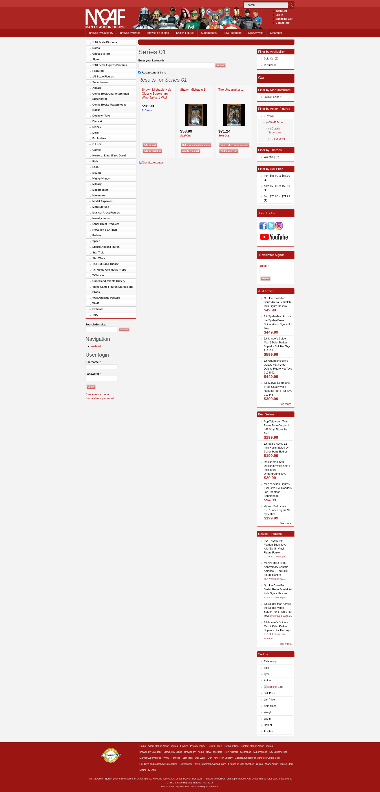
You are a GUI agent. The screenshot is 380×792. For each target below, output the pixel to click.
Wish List (281, 11)
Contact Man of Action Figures (257, 746)
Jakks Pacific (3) (273, 97)
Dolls (95, 132)
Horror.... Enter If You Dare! (109, 155)
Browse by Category (101, 32)
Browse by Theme (158, 32)
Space (96, 241)
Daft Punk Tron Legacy (220, 757)
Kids (95, 161)
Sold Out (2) (271, 58)
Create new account (98, 394)
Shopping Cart (284, 18)
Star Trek (98, 252)
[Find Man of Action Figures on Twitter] (271, 228)
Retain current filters (153, 72)
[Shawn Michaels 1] (196, 125)
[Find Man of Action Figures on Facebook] (263, 228)
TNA (95, 314)
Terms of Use (231, 746)
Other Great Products (105, 224)
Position (269, 731)
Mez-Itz (96, 172)
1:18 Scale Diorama (104, 42)
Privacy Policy (197, 746)
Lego (95, 167)
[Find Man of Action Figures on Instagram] (279, 228)
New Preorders (232, 32)
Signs (95, 59)
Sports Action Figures (106, 246)
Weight (268, 712)
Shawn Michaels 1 (192, 89)
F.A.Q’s (184, 746)
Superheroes (209, 32)
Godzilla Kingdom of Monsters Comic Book (257, 757)
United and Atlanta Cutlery (108, 281)
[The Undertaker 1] (234, 125)
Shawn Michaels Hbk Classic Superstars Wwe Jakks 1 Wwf (156, 93)
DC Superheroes (278, 752)
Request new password (100, 398)
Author (268, 680)
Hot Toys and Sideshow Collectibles (158, 764)
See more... (286, 404)
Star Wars (98, 258)
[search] (266, 5)
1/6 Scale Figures (103, 76)
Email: (264, 265)
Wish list (96, 346)
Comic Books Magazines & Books (109, 107)
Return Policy (215, 746)
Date (280, 686)
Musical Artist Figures (106, 212)
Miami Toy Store (148, 770)
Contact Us (283, 22)
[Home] (105, 27)
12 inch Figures (185, 32)
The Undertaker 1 (230, 89)
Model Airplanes (102, 201)
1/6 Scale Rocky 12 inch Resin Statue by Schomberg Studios (276, 447)
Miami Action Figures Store (279, 764)
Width (267, 718)
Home (142, 746)
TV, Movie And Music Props (109, 269)
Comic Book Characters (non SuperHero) (110, 96)
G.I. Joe (97, 144)
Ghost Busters (101, 53)
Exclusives (99, 138)
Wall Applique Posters (106, 297)
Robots (96, 235)
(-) (265, 115)
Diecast (97, 121)
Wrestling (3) (271, 157)
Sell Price (269, 693)
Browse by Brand (130, 32)
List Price (269, 699)
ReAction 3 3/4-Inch (104, 229)
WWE (95, 303)
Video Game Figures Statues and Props (112, 289)
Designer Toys (101, 115)
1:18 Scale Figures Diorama (109, 65)
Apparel (97, 88)
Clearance (276, 32)
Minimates (98, 195)
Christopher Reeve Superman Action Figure (203, 764)
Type (267, 674)
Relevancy (270, 661)
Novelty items (101, 218)
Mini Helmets (100, 189)
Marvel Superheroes (150, 757)
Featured (98, 70)
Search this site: (96, 324)
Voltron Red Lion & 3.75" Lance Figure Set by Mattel (277, 510)
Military (97, 184)
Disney (96, 127)
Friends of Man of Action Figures (245, 764)
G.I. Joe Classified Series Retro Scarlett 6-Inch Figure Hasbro (278, 302)
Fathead (97, 309)
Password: (93, 373)
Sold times (270, 706)
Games (96, 149)
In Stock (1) (270, 64)
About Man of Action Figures (163, 746)
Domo (96, 48)
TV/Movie (98, 275)
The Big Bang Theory (105, 264)
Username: (93, 362)
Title (266, 667)
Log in (279, 14)
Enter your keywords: (151, 60)
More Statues (100, 206)
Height (268, 725)
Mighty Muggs (101, 178)
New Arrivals (255, 32)
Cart (262, 77)
